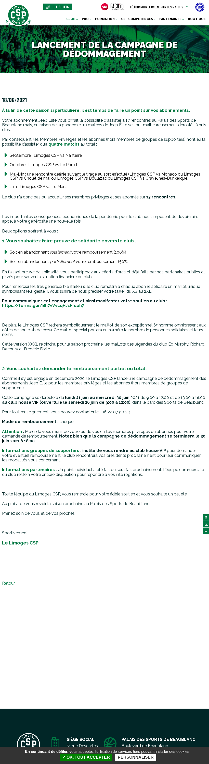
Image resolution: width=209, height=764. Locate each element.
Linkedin (206, 531)
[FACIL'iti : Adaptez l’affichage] (113, 7)
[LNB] (199, 7)
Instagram (206, 517)
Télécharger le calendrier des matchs (156, 7)
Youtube (206, 524)
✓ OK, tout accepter (86, 757)
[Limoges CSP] (18, 16)
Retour (8, 583)
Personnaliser (136, 757)
